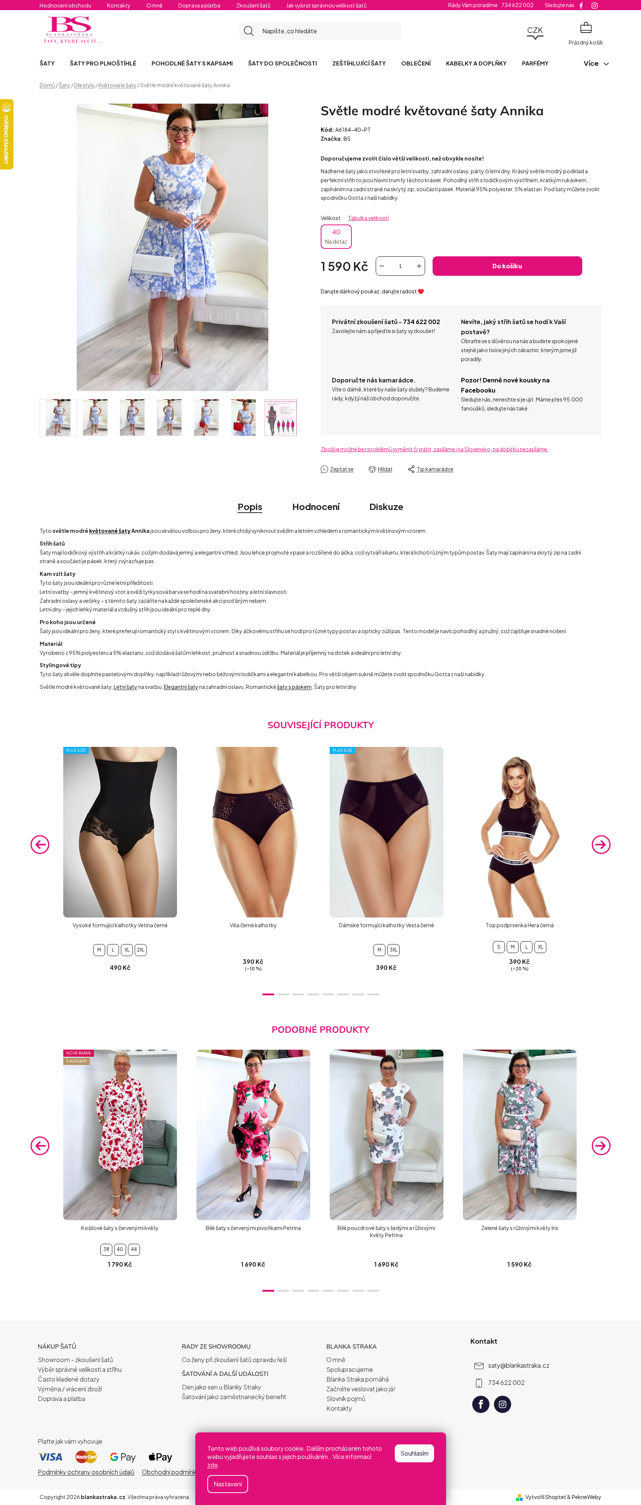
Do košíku (507, 266)
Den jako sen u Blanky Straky (221, 1387)
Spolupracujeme (349, 1369)
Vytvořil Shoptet (545, 1496)
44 (134, 1249)
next (601, 844)
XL (127, 950)
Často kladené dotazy (69, 1379)
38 (106, 1249)
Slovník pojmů (345, 1398)
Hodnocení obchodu (65, 5)
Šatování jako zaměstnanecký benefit (234, 1397)
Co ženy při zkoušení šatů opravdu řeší (234, 1360)
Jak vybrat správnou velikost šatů (326, 5)
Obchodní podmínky (170, 1472)
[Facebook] (480, 1404)
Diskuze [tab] (386, 506)
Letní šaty (125, 686)
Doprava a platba (199, 5)
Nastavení (228, 1484)
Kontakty (119, 5)
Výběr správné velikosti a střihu (80, 1369)
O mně (154, 5)
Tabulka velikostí (368, 217)
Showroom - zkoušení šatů (75, 1360)
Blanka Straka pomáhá (357, 1379)
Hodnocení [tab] (315, 506)
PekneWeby (586, 1496)
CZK (535, 29)
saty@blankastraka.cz (518, 1365)
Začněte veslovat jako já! (360, 1389)
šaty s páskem (294, 686)
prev (40, 844)
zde (212, 1465)
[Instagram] (502, 1404)
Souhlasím (414, 1453)
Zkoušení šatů (253, 5)
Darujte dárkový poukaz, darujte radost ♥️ (372, 291)
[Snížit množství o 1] (381, 266)
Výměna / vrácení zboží (70, 1389)
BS (347, 138)
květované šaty (110, 530)
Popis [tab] (250, 506)
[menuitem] (47, 63)
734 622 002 (421, 322)
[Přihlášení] (514, 31)
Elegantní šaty (181, 686)
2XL (140, 950)
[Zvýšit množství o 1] (419, 266)
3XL (393, 950)
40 (336, 236)
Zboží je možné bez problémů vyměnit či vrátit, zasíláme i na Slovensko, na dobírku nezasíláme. (435, 449)
